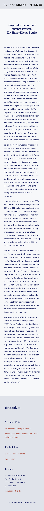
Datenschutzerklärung (15, 454)
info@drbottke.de (13, 491)
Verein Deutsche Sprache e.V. (18, 428)
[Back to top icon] (39, 506)
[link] (20, 4)
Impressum (10, 459)
